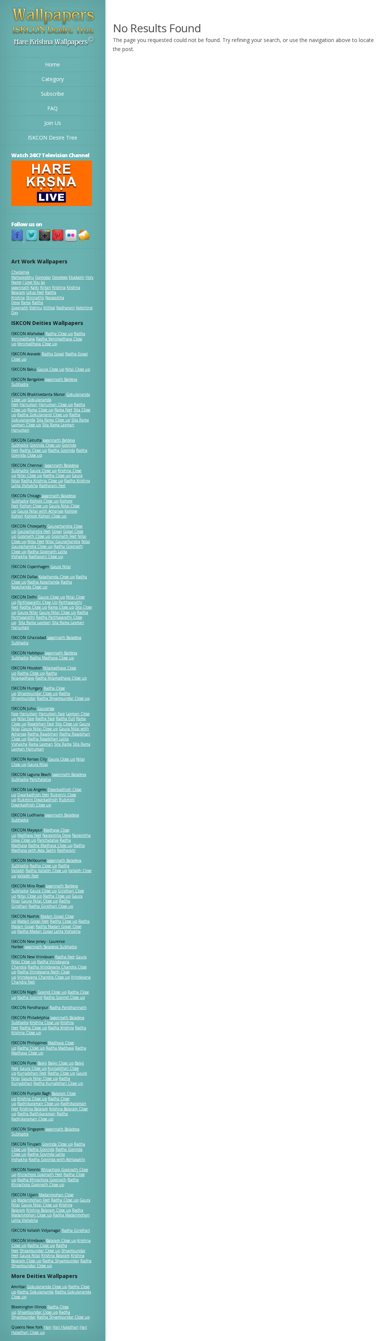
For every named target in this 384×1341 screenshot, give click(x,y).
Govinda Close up (45, 445)
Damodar (43, 277)
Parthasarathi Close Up (37, 602)
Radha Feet (65, 956)
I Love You (31, 282)
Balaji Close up (61, 1063)
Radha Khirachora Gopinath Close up (45, 1182)
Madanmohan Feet (33, 1200)
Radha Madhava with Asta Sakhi (48, 848)
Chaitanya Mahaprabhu (22, 274)
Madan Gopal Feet (33, 921)
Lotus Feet (35, 292)
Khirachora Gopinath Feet (39, 1174)
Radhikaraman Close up (38, 1103)
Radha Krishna (61, 1027)
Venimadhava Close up (37, 343)
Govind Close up (52, 992)
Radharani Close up (45, 556)
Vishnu (35, 307)
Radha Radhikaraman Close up (39, 1116)
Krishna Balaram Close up (48, 1210)
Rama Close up (40, 409)
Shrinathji (35, 297)
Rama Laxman (40, 744)
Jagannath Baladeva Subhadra (45, 817)
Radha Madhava (60, 1048)
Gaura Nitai (60, 566)
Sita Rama (63, 744)
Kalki (34, 287)
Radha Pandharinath (68, 1007)
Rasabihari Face (40, 723)
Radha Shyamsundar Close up (63, 698)
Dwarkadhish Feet (33, 794)
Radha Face (45, 718)
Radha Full (65, 718)
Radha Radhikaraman (36, 1113)
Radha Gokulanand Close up (42, 414)
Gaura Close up (50, 369)
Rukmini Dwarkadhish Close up (43, 802)
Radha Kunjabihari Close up (58, 1083)
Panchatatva (40, 779)
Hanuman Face (52, 713)
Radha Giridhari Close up (50, 906)
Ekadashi (76, 277)
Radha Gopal (53, 353)
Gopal (57, 531)
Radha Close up (59, 333)
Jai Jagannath (28, 285)
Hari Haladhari (65, 1327)
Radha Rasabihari (42, 734)
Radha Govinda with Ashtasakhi (56, 1159)
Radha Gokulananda (35, 1291)
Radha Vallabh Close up (46, 870)
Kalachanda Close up (57, 576)
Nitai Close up (77, 369)
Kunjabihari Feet (31, 1073)
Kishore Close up (44, 501)
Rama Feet (63, 409)
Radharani (65, 307)
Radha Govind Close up (64, 997)
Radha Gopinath (27, 305)
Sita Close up (66, 723)
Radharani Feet (52, 485)
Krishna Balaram (34, 1108)
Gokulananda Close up (47, 1286)
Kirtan (45, 287)
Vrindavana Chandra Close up (43, 977)
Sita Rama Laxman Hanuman (42, 427)
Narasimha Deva (56, 835)
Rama (26, 302)
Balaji (42, 1063)
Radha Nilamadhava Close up (61, 678)
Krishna (59, 287)
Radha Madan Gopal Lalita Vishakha (49, 931)
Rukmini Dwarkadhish (37, 799)
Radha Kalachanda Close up (41, 584)
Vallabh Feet (28, 875)
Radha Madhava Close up (52, 657)
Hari (47, 1327)
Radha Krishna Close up (42, 480)
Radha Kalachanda (43, 582)
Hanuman (29, 404)
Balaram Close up (61, 1240)
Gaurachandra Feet (34, 531)
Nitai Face (25, 718)
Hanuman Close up (56, 404)
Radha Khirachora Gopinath (41, 1179)
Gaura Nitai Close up (57, 612)
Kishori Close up (34, 505)
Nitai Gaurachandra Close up (50, 544)
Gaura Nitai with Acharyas (40, 511)
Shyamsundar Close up (37, 693)
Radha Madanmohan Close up (47, 1212)
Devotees (60, 277)
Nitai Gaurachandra (62, 541)
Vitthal (49, 307)
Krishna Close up (44, 1022)
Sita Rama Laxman (34, 622)
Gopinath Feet (63, 536)
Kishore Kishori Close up (45, 516)
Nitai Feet (35, 541)
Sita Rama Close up (53, 419)
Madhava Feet (29, 835)
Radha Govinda (61, 450)
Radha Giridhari (76, 1230)
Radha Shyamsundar (60, 1260)
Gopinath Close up (33, 536)
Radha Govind (29, 997)
